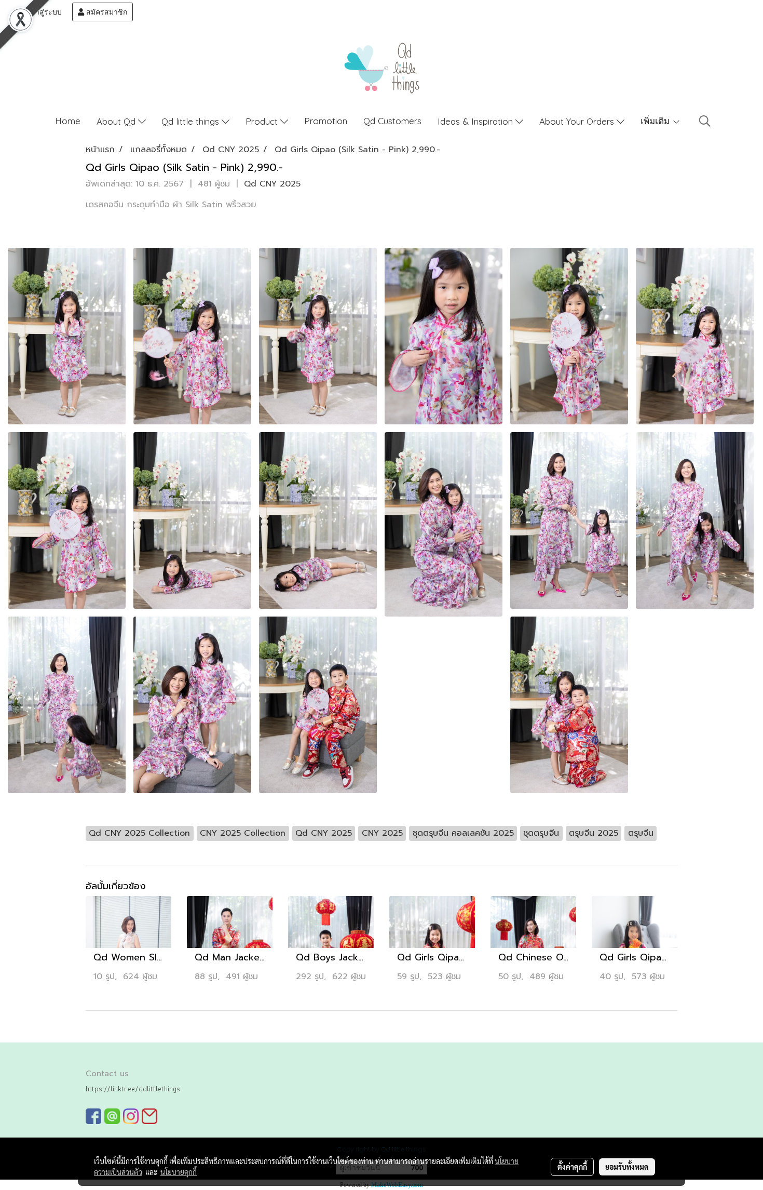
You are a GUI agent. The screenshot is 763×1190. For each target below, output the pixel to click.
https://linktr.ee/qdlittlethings (133, 1088)
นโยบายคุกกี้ (178, 1171)
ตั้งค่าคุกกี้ (572, 1166)
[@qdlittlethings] (112, 1116)
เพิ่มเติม (656, 120)
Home (67, 120)
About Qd (117, 121)
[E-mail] (149, 1116)
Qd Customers (392, 120)
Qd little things (191, 121)
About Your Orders (578, 121)
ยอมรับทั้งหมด (627, 1166)
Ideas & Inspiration (476, 121)
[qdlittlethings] (93, 1116)
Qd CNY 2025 (272, 184)
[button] (704, 121)
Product (263, 121)
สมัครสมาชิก (105, 12)
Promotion (325, 120)
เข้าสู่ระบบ (43, 12)
